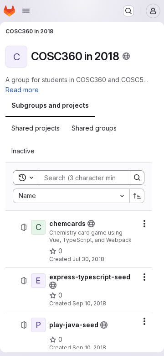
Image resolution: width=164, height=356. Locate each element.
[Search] (137, 177)
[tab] (50, 105)
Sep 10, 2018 (89, 303)
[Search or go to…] (128, 10)
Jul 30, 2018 (88, 259)
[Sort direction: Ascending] (137, 195)
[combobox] (71, 195)
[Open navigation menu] (26, 11)
